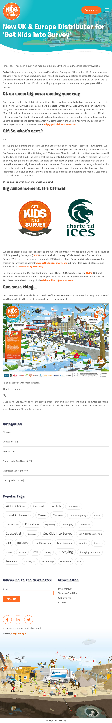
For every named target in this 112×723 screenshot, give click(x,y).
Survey (47, 552)
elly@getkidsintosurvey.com (60, 124)
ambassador (39, 505)
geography (67, 524)
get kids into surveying (90, 533)
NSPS (89, 272)
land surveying (43, 542)
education (32, 524)
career (42, 515)
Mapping (82, 542)
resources (98, 543)
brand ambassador (19, 515)
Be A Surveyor (74, 506)
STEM (35, 552)
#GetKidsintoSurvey (16, 505)
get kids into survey (57, 533)
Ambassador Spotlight (14, 460)
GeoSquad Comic (12, 480)
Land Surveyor (64, 542)
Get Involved (64, 597)
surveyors (30, 561)
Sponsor (22, 552)
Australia (56, 505)
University (65, 561)
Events (6, 451)
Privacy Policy (65, 588)
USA (79, 561)
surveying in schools (90, 552)
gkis (8, 542)
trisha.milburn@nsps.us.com (57, 280)
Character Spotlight (13, 470)
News (6, 431)
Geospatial (13, 533)
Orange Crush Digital (18, 633)
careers (58, 515)
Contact (62, 602)
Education (8, 441)
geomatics (84, 524)
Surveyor (12, 561)
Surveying (65, 552)
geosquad (31, 533)
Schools (9, 552)
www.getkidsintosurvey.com (51, 262)
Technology (48, 561)
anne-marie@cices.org (30, 266)
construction (12, 524)
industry (22, 542)
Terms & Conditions (68, 593)
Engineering (50, 524)
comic (97, 515)
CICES (36, 255)
